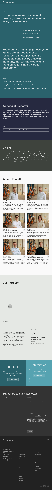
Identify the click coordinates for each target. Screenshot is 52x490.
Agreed (31, 413)
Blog (19, 458)
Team (36, 470)
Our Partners (37, 472)
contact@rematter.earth (9, 460)
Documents (36, 2)
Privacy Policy (38, 415)
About (41, 2)
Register (30, 431)
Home (27, 2)
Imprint (20, 486)
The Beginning (38, 468)
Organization (29, 397)
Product (31, 2)
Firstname (29, 401)
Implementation (22, 456)
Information (21, 478)
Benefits (20, 452)
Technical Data (38, 452)
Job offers (37, 466)
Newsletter (21, 480)
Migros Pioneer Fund (9, 332)
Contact (44, 2)
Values (36, 464)
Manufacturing (22, 454)
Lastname (40, 401)
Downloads (21, 464)
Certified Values (38, 454)
